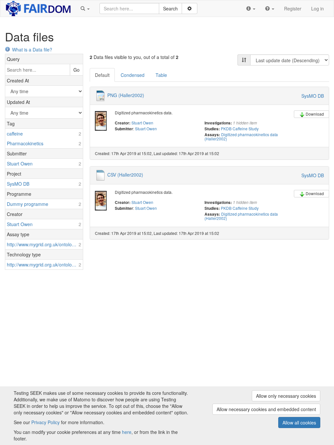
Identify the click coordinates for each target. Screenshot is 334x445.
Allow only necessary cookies (286, 396)
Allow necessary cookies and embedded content (266, 409)
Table (161, 75)
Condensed (132, 75)
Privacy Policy (45, 422)
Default (102, 75)
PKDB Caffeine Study (240, 128)
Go (76, 69)
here (126, 432)
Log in (317, 8)
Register (292, 8)
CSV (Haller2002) (125, 174)
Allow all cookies (299, 422)
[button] (85, 8)
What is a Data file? (32, 49)
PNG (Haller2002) (125, 95)
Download (315, 114)
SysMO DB (312, 96)
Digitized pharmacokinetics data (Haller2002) (241, 136)
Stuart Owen (142, 122)
